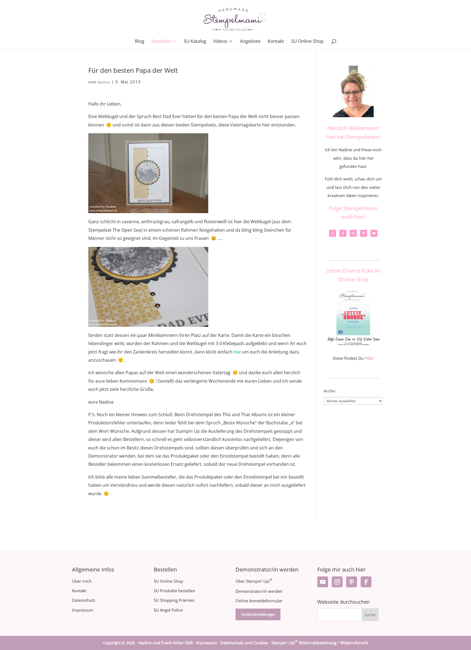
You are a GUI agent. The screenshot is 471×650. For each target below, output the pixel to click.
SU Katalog (195, 41)
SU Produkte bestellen (174, 590)
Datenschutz (83, 600)
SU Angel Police (168, 610)
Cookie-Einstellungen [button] (258, 614)
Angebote (250, 41)
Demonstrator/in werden (258, 591)
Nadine (104, 82)
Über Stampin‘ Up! (253, 581)
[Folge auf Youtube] (322, 581)
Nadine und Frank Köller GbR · (167, 642)
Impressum (82, 610)
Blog (139, 41)
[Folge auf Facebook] (366, 581)
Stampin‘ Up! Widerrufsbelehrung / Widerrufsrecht (319, 642)
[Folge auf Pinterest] (351, 581)
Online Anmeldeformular (258, 600)
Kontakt (276, 41)
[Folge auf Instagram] (337, 581)
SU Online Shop (307, 41)
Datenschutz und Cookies (244, 642)
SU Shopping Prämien (174, 600)
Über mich (82, 581)
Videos (220, 41)
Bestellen (161, 41)
